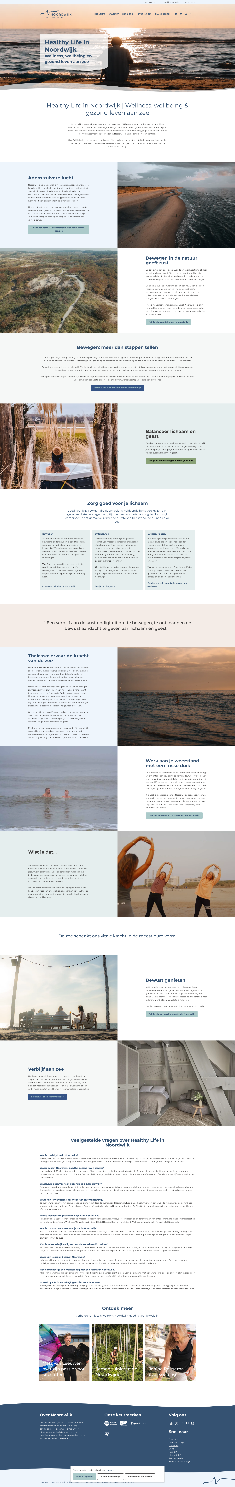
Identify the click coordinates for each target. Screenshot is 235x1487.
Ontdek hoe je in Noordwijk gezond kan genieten (167, 584)
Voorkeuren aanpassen (140, 1476)
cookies (109, 1470)
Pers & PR (173, 1452)
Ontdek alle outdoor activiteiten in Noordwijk (117, 387)
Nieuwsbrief (175, 1455)
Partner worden (176, 1458)
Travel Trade (190, 2)
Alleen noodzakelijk (110, 1476)
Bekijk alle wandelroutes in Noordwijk (168, 322)
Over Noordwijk (176, 1442)
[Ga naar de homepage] (56, 14)
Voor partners (150, 2)
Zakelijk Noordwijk (171, 2)
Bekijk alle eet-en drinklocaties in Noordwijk (172, 1014)
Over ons (173, 1439)
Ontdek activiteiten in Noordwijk (59, 586)
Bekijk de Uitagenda (105, 586)
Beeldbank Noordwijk (179, 1461)
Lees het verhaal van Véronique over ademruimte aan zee (58, 229)
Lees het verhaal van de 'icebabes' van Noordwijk (174, 815)
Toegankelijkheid (57, 1482)
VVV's (171, 1449)
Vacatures (173, 1445)
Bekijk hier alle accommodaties (47, 1097)
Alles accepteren (84, 1476)
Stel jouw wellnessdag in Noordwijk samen (171, 460)
